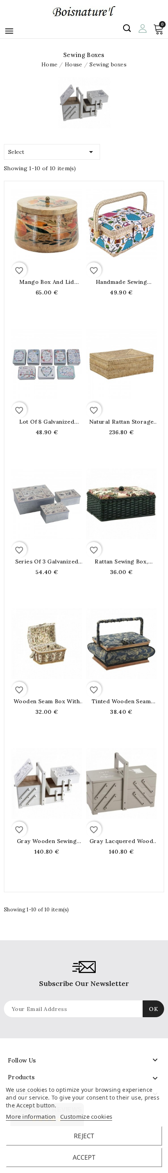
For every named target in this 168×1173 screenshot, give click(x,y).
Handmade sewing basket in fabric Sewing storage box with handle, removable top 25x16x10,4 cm (121, 281)
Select (52, 152)
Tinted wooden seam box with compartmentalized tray (121, 701)
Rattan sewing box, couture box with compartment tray (121, 561)
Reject (84, 1136)
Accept (84, 1157)
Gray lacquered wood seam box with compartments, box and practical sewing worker (121, 841)
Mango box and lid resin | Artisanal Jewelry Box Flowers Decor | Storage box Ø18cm (47, 281)
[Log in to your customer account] (142, 27)
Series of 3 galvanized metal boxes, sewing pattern (47, 561)
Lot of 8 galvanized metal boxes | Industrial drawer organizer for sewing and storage (46, 421)
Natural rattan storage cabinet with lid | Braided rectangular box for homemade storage (121, 421)
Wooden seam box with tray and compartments (46, 701)
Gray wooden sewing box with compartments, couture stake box (47, 841)
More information (31, 1116)
